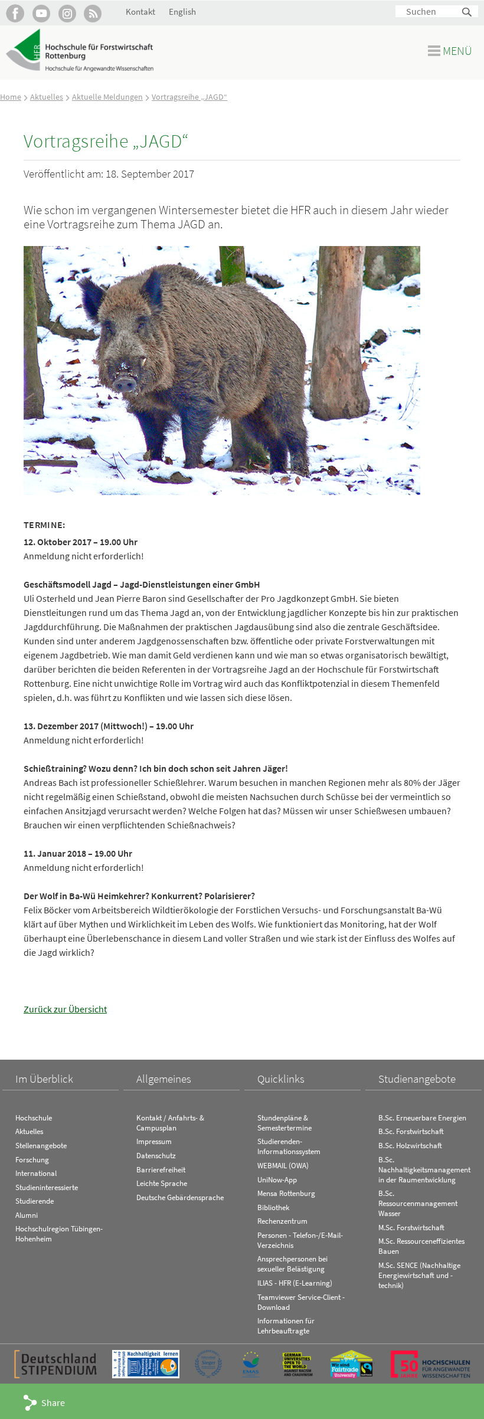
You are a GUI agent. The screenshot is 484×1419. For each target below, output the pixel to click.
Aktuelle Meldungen (107, 96)
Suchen (467, 13)
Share (53, 1402)
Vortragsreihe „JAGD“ (189, 96)
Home (10, 96)
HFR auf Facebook (15, 13)
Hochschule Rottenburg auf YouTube (41, 13)
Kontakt (140, 11)
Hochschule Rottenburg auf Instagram (67, 13)
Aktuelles (46, 96)
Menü (457, 50)
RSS (93, 13)
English (182, 11)
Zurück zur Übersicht (65, 1009)
